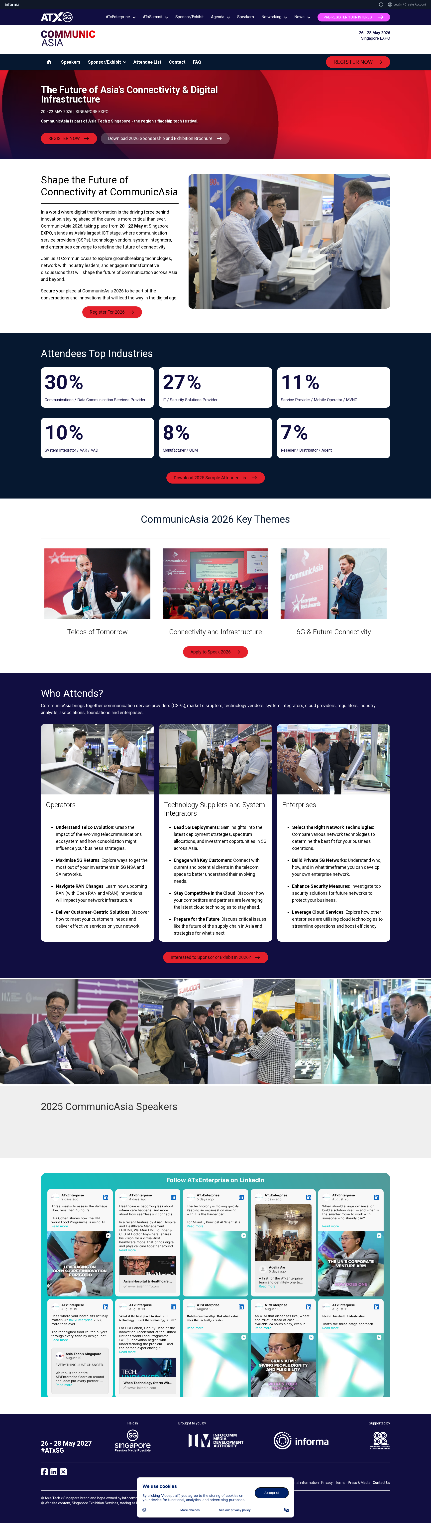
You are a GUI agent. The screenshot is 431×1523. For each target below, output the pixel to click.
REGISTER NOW (353, 62)
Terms (340, 1483)
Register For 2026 (107, 312)
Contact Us (381, 1483)
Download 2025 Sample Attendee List (211, 477)
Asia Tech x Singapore (109, 121)
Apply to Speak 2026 (211, 651)
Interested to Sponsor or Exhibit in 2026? (211, 957)
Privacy (327, 1483)
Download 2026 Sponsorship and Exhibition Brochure (160, 138)
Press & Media (359, 1483)
